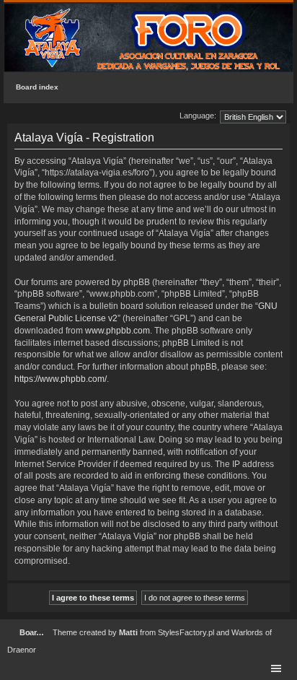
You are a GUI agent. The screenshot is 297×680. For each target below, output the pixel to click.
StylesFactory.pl (186, 632)
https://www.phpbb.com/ (60, 379)
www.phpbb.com (117, 331)
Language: (197, 115)
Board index (37, 87)
